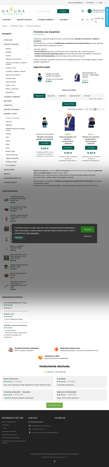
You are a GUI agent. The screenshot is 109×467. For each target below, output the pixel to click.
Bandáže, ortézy (10, 114)
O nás (100, 3)
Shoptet (50, 457)
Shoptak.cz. (63, 457)
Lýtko (8, 148)
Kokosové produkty (13, 75)
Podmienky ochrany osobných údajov (14, 442)
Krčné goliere (11, 165)
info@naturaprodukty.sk (41, 426)
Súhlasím (87, 229)
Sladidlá (8, 52)
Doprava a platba (9, 431)
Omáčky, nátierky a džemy (16, 71)
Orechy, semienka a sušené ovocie (16, 64)
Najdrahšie (62, 96)
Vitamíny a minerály (12, 97)
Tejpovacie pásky (12, 158)
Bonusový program (9, 435)
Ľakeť (8, 144)
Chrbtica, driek (11, 162)
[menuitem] (8, 19)
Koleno (8, 141)
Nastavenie (18, 237)
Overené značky (10, 182)
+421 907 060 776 (38, 429)
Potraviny (8, 40)
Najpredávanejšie (75, 96)
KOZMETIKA (8, 105)
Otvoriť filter (69, 104)
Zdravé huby (9, 170)
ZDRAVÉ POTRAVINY (11, 44)
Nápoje (8, 49)
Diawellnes (10, 92)
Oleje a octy (10, 85)
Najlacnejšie (51, 96)
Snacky (8, 56)
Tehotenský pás (12, 155)
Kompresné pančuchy (13, 178)
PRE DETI (7, 174)
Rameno (9, 122)
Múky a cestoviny (12, 89)
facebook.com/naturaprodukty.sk (45, 432)
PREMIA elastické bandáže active (15, 129)
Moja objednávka (75, 3)
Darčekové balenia (11, 109)
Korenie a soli (11, 68)
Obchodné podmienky (10, 438)
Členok (8, 134)
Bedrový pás (10, 151)
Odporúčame (39, 96)
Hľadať (63, 11)
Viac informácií (32, 233)
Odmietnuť (88, 236)
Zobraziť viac (54, 405)
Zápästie (9, 125)
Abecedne (87, 96)
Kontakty (90, 3)
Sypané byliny (11, 82)
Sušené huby (10, 78)
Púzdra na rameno (13, 118)
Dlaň (7, 137)
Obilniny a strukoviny (13, 59)
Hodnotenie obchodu (54, 366)
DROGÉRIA (8, 101)
